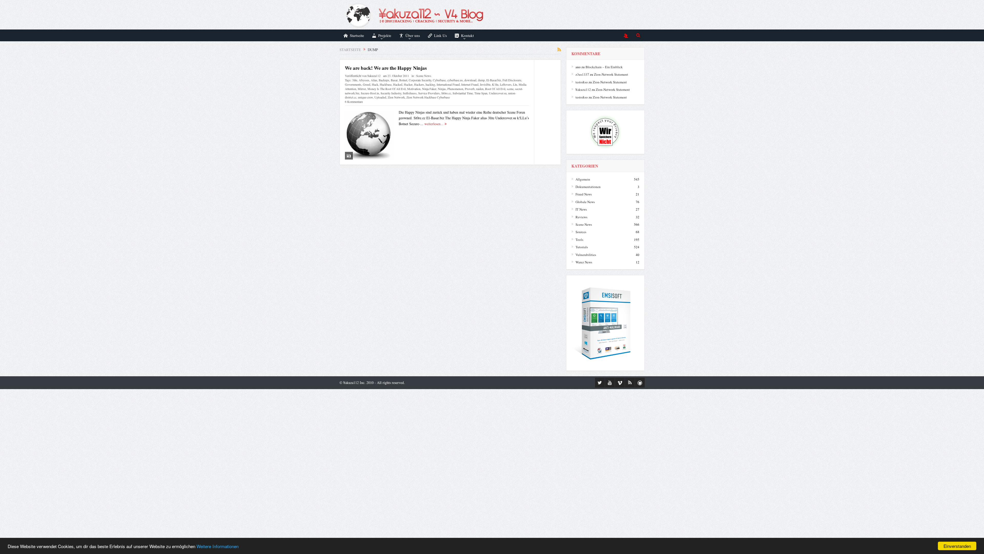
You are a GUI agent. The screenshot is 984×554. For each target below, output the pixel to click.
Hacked (397, 84)
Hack (375, 84)
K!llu (495, 84)
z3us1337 (582, 74)
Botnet (403, 80)
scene (510, 89)
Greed (366, 84)
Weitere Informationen (218, 546)
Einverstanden (957, 546)
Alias (374, 80)
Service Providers (429, 93)
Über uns (412, 35)
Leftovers (505, 84)
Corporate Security (420, 80)
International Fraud (448, 84)
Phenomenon (455, 89)
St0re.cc (446, 93)
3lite (354, 80)
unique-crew (365, 97)
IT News (581, 209)
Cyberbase (439, 80)
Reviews (581, 217)
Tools (579, 239)
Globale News (585, 202)
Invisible (485, 84)
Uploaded (380, 97)
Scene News (423, 76)
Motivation (414, 89)
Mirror (362, 89)
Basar (394, 80)
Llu (515, 84)
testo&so (582, 82)
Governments (353, 84)
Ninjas (442, 89)
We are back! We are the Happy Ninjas (386, 67)
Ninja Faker (429, 89)
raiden (480, 89)
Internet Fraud (469, 84)
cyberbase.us (455, 80)
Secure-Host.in (370, 93)
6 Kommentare (354, 102)
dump (481, 80)
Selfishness (410, 93)
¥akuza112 (374, 76)
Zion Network (396, 97)
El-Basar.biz (493, 80)
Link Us (440, 35)
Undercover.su (498, 93)
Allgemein (583, 179)
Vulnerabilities (586, 254)
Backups (384, 80)
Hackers (419, 84)
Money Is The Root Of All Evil (386, 89)
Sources (581, 232)
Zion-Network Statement (611, 74)
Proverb (470, 89)
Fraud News (584, 194)
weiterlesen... (434, 123)
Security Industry (391, 93)
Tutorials (582, 247)
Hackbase (386, 84)
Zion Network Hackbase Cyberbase (428, 97)
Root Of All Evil (495, 89)
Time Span (480, 93)
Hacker (408, 84)
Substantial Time (463, 93)
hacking (430, 84)
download (470, 80)
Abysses (364, 80)
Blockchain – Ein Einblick (604, 67)
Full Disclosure (512, 80)
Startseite (357, 35)
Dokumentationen (588, 186)
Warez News (584, 262)
